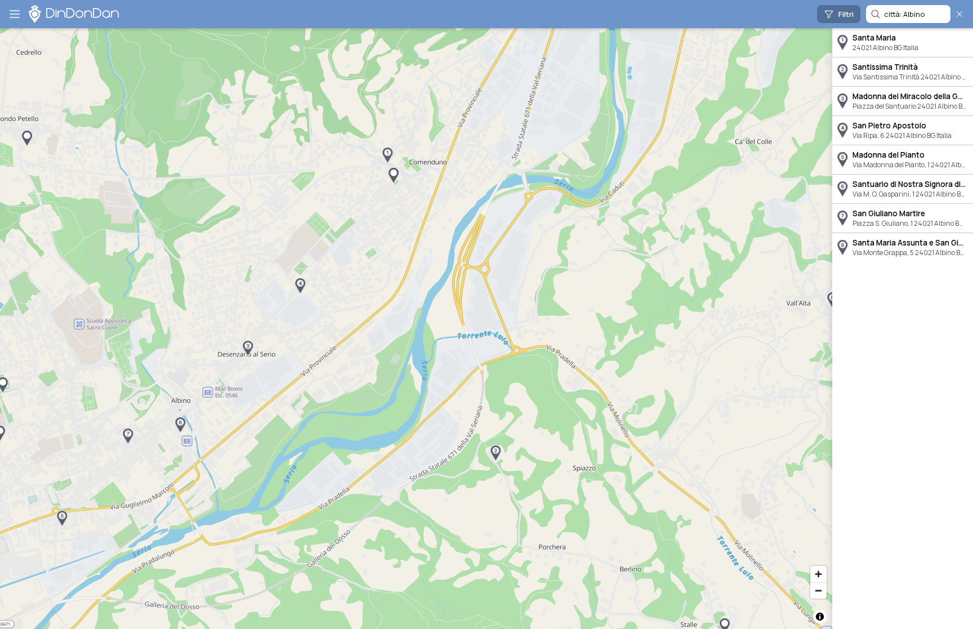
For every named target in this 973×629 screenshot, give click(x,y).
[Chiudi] (959, 14)
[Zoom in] (818, 574)
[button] (387, 155)
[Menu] (15, 14)
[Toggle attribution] (820, 616)
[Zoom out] (818, 590)
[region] (416, 328)
